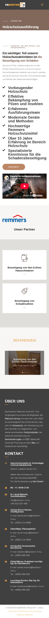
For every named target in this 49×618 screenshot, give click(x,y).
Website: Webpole (25, 615)
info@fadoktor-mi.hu (20, 500)
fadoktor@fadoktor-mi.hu (29, 552)
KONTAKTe (14, 167)
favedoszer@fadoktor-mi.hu (30, 586)
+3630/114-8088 (23, 522)
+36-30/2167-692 (19, 503)
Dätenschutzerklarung (30, 611)
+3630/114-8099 (23, 540)
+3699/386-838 (22, 555)
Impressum (13, 611)
